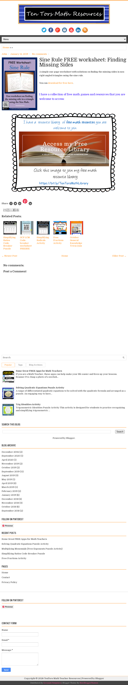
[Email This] (4, 210)
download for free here (60, 83)
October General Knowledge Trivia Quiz (76, 241)
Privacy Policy (9, 582)
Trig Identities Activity (28, 404)
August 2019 (8, 475)
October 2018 (9, 506)
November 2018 (10, 503)
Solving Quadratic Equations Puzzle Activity (40, 387)
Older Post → (119, 256)
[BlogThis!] (8, 210)
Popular (8, 365)
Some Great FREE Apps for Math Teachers (39, 371)
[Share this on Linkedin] (30, 203)
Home (6, 47)
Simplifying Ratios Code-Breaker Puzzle (9, 243)
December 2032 (10, 452)
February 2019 (10, 491)
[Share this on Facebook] (11, 203)
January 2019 (9, 495)
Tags (20, 365)
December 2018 (10, 499)
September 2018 (11, 510)
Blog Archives (35, 365)
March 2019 (8, 487)
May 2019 (7, 479)
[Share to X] (11, 210)
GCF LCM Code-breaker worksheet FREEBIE (26, 243)
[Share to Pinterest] (17, 210)
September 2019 (11, 471)
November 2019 (10, 463)
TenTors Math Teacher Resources (62, 678)
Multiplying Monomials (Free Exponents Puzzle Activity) (32, 548)
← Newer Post (9, 256)
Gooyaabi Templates (52, 683)
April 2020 (7, 460)
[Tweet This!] (15, 203)
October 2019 (9, 467)
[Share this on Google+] (19, 203)
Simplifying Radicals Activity (43, 240)
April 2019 (7, 483)
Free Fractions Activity (58, 240)
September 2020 (11, 456)
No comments (39, 54)
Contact (6, 577)
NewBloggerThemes (89, 683)
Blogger (70, 438)
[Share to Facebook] (14, 210)
